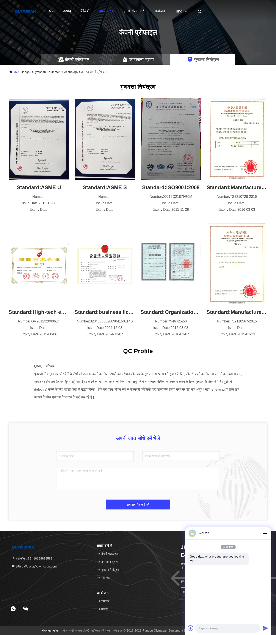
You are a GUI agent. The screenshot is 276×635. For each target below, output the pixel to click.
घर (51, 11)
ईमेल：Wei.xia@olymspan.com (36, 566)
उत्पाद (67, 11)
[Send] (265, 628)
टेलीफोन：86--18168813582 (33, 558)
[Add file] (191, 628)
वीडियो (84, 11)
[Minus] (265, 533)
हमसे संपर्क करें (134, 11)
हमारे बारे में (106, 11)
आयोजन (159, 11)
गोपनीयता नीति (50, 630)
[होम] (26, 11)
